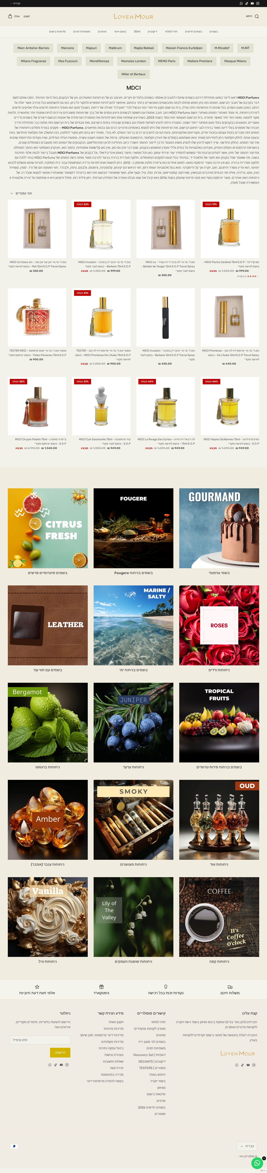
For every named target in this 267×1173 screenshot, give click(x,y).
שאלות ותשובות (113, 1061)
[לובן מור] (133, 16)
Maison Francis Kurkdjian (184, 48)
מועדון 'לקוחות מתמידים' (150, 1029)
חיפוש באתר (157, 1074)
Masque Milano (235, 61)
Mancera (67, 48)
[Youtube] (252, 3)
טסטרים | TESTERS (152, 1068)
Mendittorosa (99, 61)
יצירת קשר (117, 1068)
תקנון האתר (116, 1022)
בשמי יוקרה (158, 1081)
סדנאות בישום (57, 31)
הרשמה (60, 1052)
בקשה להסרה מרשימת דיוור (105, 1081)
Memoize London (133, 61)
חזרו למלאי (171, 31)
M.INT (245, 48)
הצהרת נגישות (114, 1055)
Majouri (91, 48)
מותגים (102, 31)
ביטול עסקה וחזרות (111, 1048)
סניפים (161, 1101)
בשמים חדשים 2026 (152, 1107)
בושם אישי (120, 31)
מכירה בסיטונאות (112, 1074)
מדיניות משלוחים (112, 1042)
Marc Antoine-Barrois (33, 48)
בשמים (214, 31)
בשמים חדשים (193, 31)
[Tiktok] (246, 3)
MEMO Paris (166, 61)
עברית (16, 3)
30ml (137, 31)
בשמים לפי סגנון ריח (152, 1042)
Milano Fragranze (33, 61)
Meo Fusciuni (68, 61)
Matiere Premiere (199, 61)
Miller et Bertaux (134, 74)
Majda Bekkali (144, 48)
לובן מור (243, 1156)
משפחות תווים (81, 31)
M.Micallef (222, 48)
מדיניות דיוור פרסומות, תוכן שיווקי (102, 1035)
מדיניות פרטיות (114, 1029)
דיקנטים (152, 31)
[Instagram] (257, 3)
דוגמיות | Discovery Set (149, 1055)
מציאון (161, 1088)
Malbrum (115, 48)
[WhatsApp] (241, 3)
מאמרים (160, 1114)
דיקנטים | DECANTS (152, 1061)
